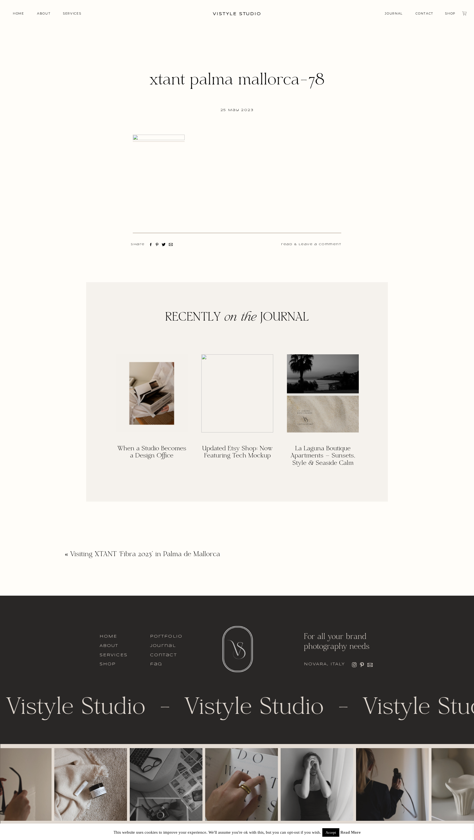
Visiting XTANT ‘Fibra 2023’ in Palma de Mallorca (145, 554)
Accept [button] (331, 832)
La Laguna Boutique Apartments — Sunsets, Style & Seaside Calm (322, 456)
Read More (350, 832)
